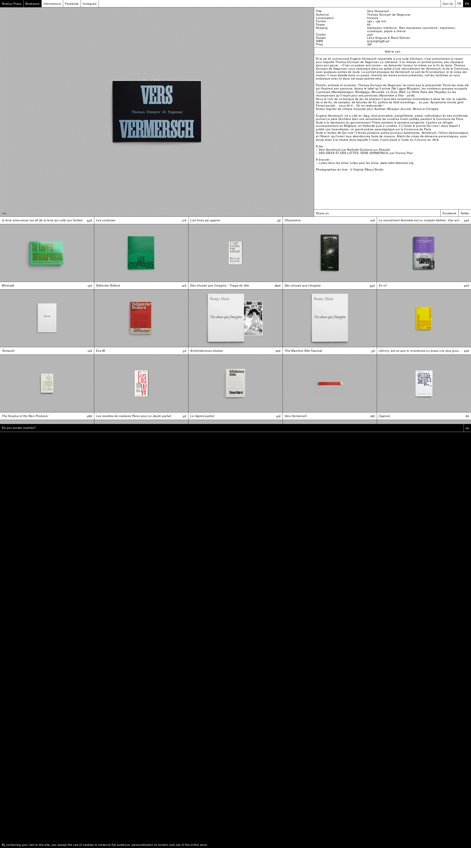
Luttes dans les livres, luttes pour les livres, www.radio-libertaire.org (366, 163)
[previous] (52, 112)
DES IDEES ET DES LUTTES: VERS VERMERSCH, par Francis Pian (366, 153)
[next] (261, 112)
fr (459, 3)
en (467, 3)
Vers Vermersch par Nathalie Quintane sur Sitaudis (354, 149)
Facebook (449, 213)
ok (467, 428)
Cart (448, 3)
